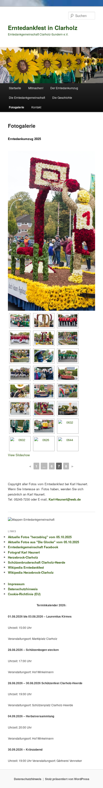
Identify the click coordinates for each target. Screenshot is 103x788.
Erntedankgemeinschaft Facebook (33, 547)
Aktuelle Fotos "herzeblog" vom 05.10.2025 (40, 537)
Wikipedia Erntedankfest (26, 567)
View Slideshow (19, 455)
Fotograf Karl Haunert (24, 552)
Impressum (16, 584)
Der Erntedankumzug (64, 88)
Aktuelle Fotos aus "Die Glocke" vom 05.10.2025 (43, 542)
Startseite (15, 88)
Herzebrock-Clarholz (23, 557)
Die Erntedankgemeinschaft (27, 97)
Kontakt (36, 107)
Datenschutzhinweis (23, 589)
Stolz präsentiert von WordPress (67, 779)
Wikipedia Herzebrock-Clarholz (31, 572)
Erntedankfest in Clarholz (42, 27)
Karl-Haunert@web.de (65, 499)
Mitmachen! (35, 88)
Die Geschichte (62, 97)
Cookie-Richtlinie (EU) (24, 594)
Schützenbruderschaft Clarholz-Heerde (36, 562)
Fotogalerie (16, 107)
